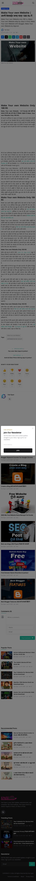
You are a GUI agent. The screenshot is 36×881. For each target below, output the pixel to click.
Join (18, 450)
